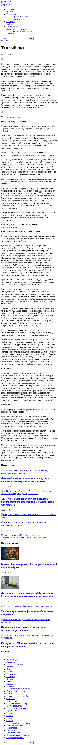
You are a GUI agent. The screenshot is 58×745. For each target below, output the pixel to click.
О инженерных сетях (16, 691)
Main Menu (6, 41)
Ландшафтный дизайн (22, 31)
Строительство (13, 14)
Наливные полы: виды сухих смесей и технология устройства (23, 629)
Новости (10, 686)
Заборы (9, 671)
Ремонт (9, 12)
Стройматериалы (20, 16)
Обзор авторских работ (17, 708)
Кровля (9, 679)
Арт (8, 657)
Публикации (12, 711)
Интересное (11, 674)
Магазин (10, 34)
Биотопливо (12, 662)
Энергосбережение (15, 737)
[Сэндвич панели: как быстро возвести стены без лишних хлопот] (29, 517)
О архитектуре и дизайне (18, 689)
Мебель (9, 24)
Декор (9, 669)
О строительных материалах (19, 703)
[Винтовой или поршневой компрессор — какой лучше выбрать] (10, 559)
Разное (9, 713)
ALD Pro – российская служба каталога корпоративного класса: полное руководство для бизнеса (27, 501)
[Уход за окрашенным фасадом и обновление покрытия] (27, 606)
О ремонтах (11, 701)
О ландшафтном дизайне (17, 696)
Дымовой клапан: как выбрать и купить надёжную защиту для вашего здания (25, 480)
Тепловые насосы (14, 725)
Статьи (9, 715)
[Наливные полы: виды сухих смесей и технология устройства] (29, 622)
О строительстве (14, 706)
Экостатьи (11, 730)
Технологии (12, 728)
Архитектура (12, 659)
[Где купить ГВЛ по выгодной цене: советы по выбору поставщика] (29, 638)
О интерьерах (12, 693)
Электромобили (13, 733)
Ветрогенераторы (14, 664)
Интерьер (10, 21)
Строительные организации (19, 723)
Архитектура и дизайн (16, 29)
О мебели (10, 698)
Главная (10, 9)
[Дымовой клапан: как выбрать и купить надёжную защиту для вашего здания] (29, 473)
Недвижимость (13, 26)
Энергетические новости (18, 735)
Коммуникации (19, 19)
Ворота (9, 667)
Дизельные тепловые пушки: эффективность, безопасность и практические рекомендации (27, 594)
